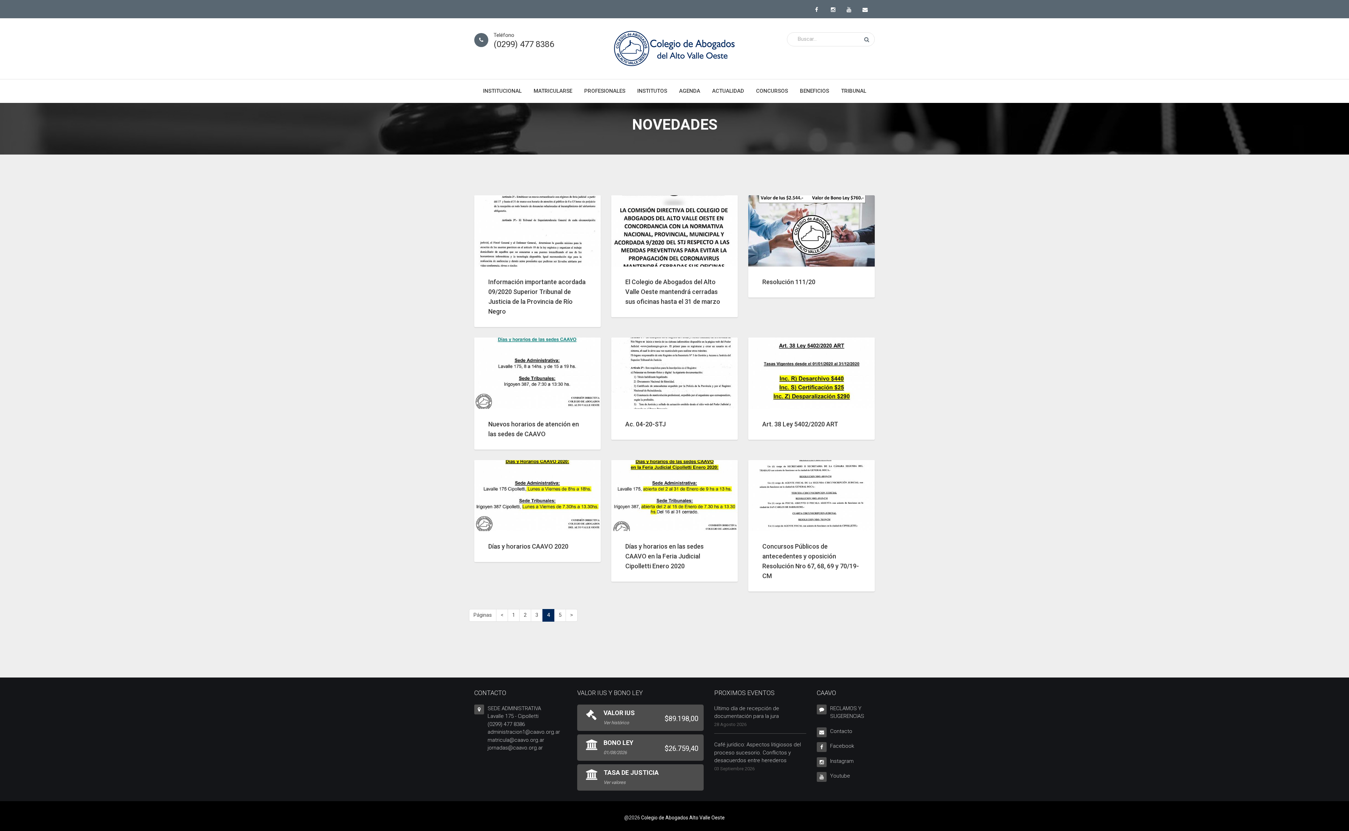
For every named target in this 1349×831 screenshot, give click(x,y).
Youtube (840, 776)
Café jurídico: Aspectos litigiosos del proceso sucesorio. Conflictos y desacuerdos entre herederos (757, 752)
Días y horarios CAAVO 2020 (528, 546)
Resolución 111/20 (788, 282)
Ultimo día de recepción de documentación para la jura (746, 712)
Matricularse (553, 91)
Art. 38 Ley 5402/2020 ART (800, 424)
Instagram (842, 761)
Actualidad (728, 91)
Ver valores (615, 782)
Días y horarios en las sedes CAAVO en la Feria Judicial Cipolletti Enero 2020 (664, 556)
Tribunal (853, 91)
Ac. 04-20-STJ (645, 424)
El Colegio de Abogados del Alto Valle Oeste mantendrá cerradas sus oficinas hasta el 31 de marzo (672, 291)
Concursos (772, 91)
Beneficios (814, 91)
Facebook (842, 746)
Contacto (841, 731)
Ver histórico (616, 722)
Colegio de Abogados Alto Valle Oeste (683, 817)
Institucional (502, 91)
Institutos (652, 91)
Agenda (689, 91)
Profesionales (604, 91)
